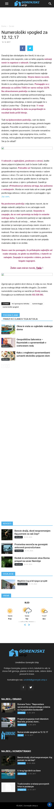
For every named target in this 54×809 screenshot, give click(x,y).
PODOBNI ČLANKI (10, 315)
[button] (50, 3)
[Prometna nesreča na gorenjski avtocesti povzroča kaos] (6, 548)
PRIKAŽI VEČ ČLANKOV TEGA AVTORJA (20, 319)
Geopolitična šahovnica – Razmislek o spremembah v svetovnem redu (31, 342)
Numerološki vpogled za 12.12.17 (32, 732)
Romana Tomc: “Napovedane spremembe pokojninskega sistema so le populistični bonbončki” (33, 707)
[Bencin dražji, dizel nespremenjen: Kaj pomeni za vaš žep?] (6, 534)
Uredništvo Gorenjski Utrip (27, 662)
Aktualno (5, 333)
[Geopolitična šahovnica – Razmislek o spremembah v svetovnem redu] (8, 342)
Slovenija (21, 713)
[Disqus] (27, 409)
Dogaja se (21, 790)
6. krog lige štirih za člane (29, 771)
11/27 (44, 617)
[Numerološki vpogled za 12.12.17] (8, 735)
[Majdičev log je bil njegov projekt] (8, 584)
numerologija (37, 304)
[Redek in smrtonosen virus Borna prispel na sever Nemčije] (6, 561)
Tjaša (39, 268)
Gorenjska (19, 551)
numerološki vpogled (11, 307)
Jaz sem (5, 196)
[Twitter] (31, 687)
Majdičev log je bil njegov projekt (32, 581)
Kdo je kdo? (22, 584)
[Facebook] (23, 687)
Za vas (11, 26)
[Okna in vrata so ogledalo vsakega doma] (8, 329)
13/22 (27, 617)
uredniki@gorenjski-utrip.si (35, 679)
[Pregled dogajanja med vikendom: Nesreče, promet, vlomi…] (8, 722)
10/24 (10, 617)
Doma (3, 26)
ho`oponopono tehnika (20, 304)
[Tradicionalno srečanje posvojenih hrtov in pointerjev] (8, 787)
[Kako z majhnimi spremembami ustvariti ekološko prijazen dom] (8, 356)
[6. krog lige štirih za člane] (8, 774)
